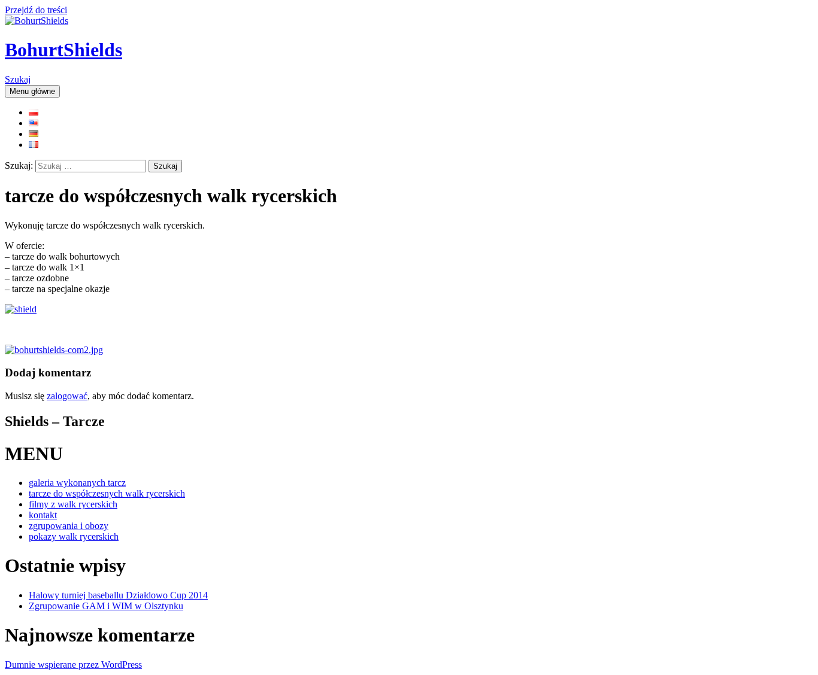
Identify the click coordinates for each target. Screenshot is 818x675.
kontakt (43, 515)
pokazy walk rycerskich (74, 536)
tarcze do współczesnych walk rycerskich (107, 493)
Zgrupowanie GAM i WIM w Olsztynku (106, 606)
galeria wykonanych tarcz (77, 483)
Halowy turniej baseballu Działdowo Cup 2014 (118, 595)
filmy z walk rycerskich (73, 504)
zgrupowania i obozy (68, 526)
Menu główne (32, 91)
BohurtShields (63, 49)
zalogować (67, 396)
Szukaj (18, 79)
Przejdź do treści (36, 10)
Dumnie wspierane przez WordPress (73, 664)
